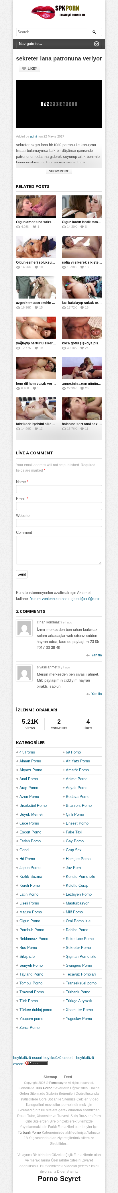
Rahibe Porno (77, 930)
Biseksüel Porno (33, 805)
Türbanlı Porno (78, 992)
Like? (32, 68)
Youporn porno (31, 1019)
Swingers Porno (79, 965)
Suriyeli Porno (31, 965)
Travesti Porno (31, 992)
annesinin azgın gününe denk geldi (89, 384)
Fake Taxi (74, 832)
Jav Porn (73, 868)
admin (34, 136)
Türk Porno (28, 1001)
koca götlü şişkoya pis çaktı (84, 343)
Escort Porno (30, 832)
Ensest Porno (77, 823)
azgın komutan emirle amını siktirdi (44, 303)
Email (20, 499)
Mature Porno (30, 912)
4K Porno (27, 752)
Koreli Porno (29, 885)
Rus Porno (28, 947)
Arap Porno (28, 788)
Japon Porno (29, 868)
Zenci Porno (29, 1027)
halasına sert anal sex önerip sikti (89, 424)
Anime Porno (76, 779)
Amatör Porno (77, 770)
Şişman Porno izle (81, 956)
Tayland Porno (31, 974)
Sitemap (50, 1077)
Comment (24, 532)
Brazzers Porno (79, 805)
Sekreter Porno (78, 947)
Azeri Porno (29, 796)
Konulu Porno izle (80, 876)
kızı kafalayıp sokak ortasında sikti (90, 303)
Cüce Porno (29, 823)
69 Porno (73, 752)
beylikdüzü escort (27, 1057)
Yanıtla (96, 655)
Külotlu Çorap (77, 885)
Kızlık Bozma (30, 876)
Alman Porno (30, 761)
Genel (24, 850)
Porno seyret (58, 1082)
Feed (68, 1077)
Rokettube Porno (80, 939)
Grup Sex (74, 850)
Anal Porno (28, 779)
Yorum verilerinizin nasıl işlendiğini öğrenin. (65, 598)
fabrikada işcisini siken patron (40, 424)
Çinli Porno (75, 814)
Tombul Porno (30, 983)
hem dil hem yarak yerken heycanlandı (47, 384)
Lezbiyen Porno (79, 894)
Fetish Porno (30, 841)
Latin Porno (28, 894)
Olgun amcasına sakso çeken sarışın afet (49, 222)
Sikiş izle (27, 956)
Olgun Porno (29, 921)
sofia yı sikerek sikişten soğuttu (88, 262)
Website (23, 515)
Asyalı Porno (76, 788)
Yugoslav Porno (79, 1019)
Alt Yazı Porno (78, 761)
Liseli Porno (29, 903)
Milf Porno (74, 912)
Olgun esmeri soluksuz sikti (38, 262)
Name (21, 482)
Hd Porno (27, 859)
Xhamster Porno (79, 1010)
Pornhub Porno (31, 930)
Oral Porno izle (78, 921)
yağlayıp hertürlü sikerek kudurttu (43, 343)
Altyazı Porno (30, 770)
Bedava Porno (77, 796)
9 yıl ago (66, 622)
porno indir (70, 1105)
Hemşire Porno (78, 859)
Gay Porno (75, 841)
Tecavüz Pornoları (81, 974)
